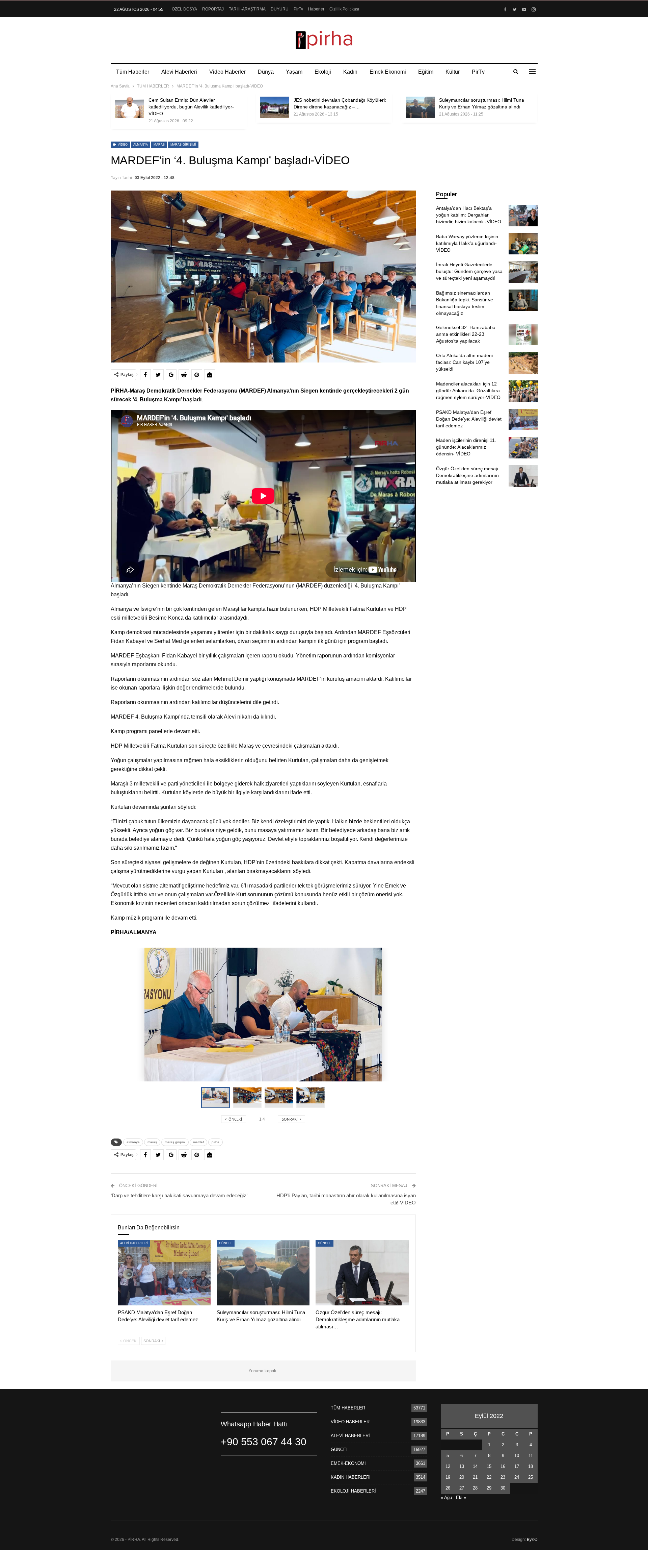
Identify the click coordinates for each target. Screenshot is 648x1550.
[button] (249, 1097)
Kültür (453, 72)
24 (516, 1477)
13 (461, 1466)
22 (489, 1477)
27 (461, 1488)
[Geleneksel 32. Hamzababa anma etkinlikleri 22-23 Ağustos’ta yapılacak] (523, 335)
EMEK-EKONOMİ (348, 1463)
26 (448, 1488)
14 (475, 1466)
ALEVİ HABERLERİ (134, 1243)
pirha (215, 1142)
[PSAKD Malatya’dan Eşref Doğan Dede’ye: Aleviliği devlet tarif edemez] (164, 1272)
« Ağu (446, 1497)
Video (122, 144)
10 (516, 1455)
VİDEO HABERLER (350, 1421)
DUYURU (280, 9)
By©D (532, 1539)
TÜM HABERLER (348, 1407)
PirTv (298, 9)
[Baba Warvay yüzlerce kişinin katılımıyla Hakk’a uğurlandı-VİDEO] (523, 244)
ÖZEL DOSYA (184, 9)
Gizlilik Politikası (344, 9)
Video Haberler (227, 72)
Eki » (461, 1497)
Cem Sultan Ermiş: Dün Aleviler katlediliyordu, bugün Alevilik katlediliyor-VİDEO (191, 106)
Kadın (350, 72)
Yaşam (294, 72)
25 (530, 1477)
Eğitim (425, 72)
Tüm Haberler (132, 72)
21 (475, 1477)
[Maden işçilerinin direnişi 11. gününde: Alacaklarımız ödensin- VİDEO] (523, 447)
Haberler (316, 9)
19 (448, 1477)
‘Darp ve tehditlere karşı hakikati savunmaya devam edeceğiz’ (179, 1195)
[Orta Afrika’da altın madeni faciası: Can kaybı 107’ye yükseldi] (523, 363)
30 (503, 1488)
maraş (159, 144)
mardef (198, 1142)
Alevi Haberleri (179, 72)
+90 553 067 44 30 (263, 1441)
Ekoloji (323, 72)
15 (489, 1466)
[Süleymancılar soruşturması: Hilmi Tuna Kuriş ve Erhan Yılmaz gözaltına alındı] (420, 107)
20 (461, 1477)
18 (530, 1466)
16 (503, 1466)
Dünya (266, 72)
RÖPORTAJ (213, 9)
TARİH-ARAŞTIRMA (247, 9)
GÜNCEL (225, 1243)
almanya (140, 144)
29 (489, 1488)
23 (503, 1477)
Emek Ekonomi (388, 72)
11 (531, 1455)
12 (448, 1466)
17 (516, 1466)
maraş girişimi (183, 144)
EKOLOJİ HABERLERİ (353, 1491)
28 (475, 1488)
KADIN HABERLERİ (351, 1477)
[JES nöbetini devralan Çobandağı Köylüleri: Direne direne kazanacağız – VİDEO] (274, 107)
